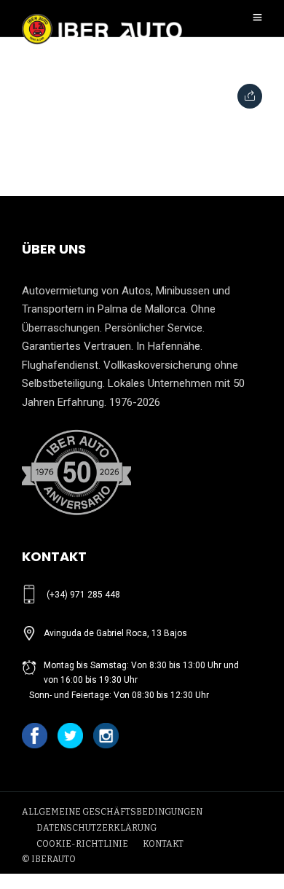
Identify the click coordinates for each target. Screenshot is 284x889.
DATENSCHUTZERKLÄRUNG (96, 828)
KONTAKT (163, 844)
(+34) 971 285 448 (83, 595)
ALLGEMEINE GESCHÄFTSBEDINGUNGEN (112, 812)
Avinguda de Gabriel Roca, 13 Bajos (115, 633)
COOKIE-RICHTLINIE (82, 844)
